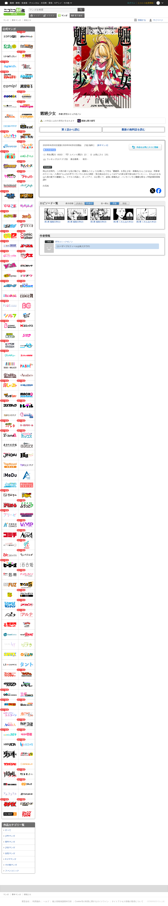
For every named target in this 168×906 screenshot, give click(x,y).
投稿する (142, 20)
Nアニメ (58, 3)
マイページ (158, 20)
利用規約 (36, 901)
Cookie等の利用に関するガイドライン (92, 901)
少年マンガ (10, 836)
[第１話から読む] (102, 107)
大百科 (44, 3)
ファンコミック (12, 871)
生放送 (24, 3)
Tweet (152, 190)
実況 (50, 3)
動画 (12, 3)
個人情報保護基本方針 (62, 901)
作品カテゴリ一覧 (13, 824)
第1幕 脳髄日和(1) (52, 222)
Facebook (158, 190)
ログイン (131, 3)
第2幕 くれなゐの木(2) (146, 222)
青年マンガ (10, 842)
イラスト (50, 15)
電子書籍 (78, 15)
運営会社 (26, 901)
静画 (18, 3)
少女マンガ (10, 847)
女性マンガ (10, 853)
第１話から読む (71, 129)
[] (102, 145)
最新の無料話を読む (133, 129)
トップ (36, 15)
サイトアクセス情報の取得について (127, 901)
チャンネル (34, 3)
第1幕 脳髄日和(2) (75, 222)
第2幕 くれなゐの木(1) (123, 222)
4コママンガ (10, 859)
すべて (8, 830)
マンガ (64, 15)
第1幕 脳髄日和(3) (98, 222)
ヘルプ (46, 901)
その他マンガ (11, 865)
